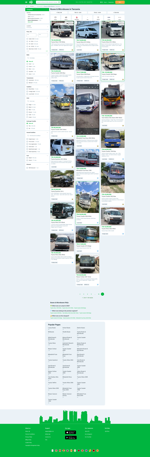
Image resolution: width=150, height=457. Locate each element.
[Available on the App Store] (70, 433)
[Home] (31, 2)
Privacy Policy (28, 437)
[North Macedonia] (97, 450)
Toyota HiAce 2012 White (67, 308)
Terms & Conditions (30, 434)
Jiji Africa (107, 431)
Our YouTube (88, 437)
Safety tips (47, 434)
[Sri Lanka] (82, 450)
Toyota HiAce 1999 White (55, 308)
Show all (31, 61)
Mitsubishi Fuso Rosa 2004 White (83, 318)
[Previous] (72, 294)
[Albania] (93, 450)
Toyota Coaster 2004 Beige (80, 308)
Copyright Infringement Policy (32, 445)
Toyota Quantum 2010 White (69, 318)
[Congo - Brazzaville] (90, 450)
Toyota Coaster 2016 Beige (56, 318)
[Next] (102, 294)
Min (28, 34)
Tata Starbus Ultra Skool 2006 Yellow (70, 313)
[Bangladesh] (79, 450)
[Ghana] (63, 450)
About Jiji (27, 431)
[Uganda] (60, 450)
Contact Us (48, 437)
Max (40, 34)
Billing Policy (28, 439)
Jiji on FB (87, 431)
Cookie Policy (28, 442)
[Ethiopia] (67, 450)
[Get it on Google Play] (71, 438)
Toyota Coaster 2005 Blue (56, 313)
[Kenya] (56, 450)
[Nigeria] (52, 450)
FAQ (46, 439)
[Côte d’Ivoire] (75, 450)
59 (98, 294)
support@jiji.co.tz (49, 431)
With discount (33, 167)
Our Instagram (88, 434)
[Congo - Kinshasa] (86, 450)
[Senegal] (71, 450)
